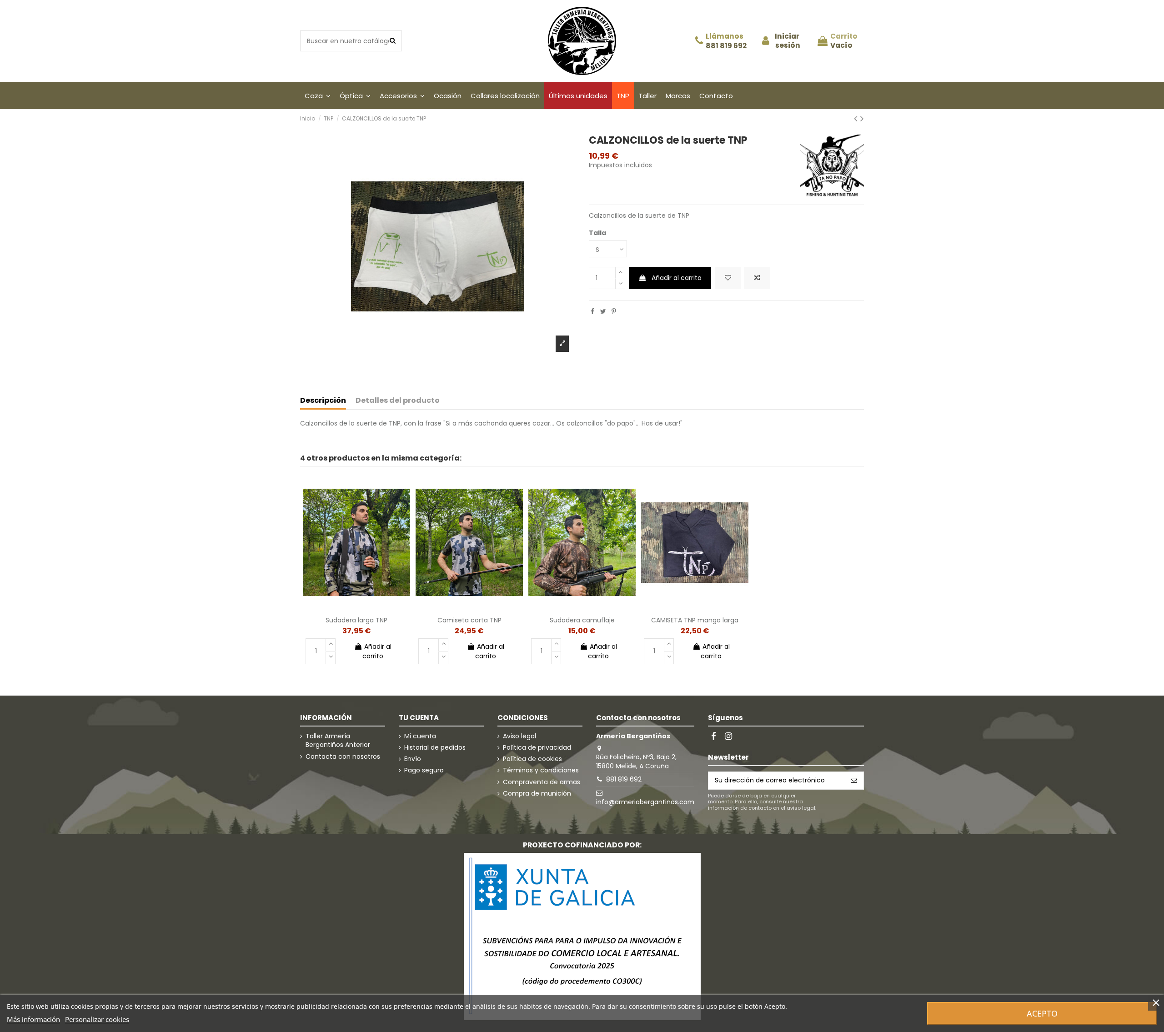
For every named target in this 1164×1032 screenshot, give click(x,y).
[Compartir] (592, 311)
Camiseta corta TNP (469, 620)
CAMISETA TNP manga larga (694, 620)
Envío (412, 759)
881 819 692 (726, 45)
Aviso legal (519, 736)
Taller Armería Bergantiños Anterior (338, 741)
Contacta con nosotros (343, 756)
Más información (33, 1019)
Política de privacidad (537, 747)
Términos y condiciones (541, 770)
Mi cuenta (420, 736)
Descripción (323, 401)
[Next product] (862, 118)
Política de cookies (532, 759)
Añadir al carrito (677, 277)
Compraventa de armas (541, 782)
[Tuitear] (603, 311)
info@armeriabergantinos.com (645, 802)
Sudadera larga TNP (356, 620)
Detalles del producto (398, 401)
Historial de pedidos (435, 747)
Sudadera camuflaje (582, 620)
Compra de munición (537, 793)
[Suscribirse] (853, 780)
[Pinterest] (614, 311)
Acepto (1042, 1013)
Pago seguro (424, 770)
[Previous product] (857, 118)
